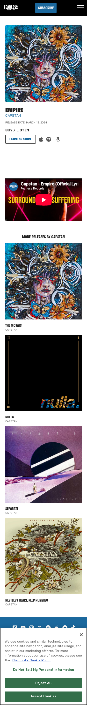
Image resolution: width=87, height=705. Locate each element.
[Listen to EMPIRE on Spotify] (48, 139)
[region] (43, 666)
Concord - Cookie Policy (31, 660)
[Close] (81, 634)
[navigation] (81, 8)
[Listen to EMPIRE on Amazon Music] (58, 139)
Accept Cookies (44, 696)
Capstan (13, 116)
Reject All (43, 683)
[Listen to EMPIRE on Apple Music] (41, 139)
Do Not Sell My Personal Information (43, 669)
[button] (46, 8)
